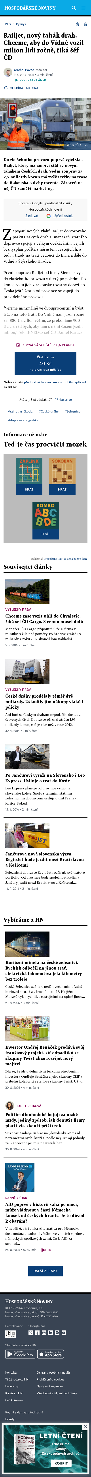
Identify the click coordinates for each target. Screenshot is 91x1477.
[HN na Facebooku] (37, 1332)
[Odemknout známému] (85, 24)
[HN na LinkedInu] (50, 1332)
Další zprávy (45, 1271)
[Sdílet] (77, 24)
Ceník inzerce (14, 1400)
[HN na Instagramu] (44, 1332)
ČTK (78, 145)
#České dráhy (49, 411)
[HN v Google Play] (20, 1354)
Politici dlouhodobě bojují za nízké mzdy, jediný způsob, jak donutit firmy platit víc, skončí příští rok (45, 1120)
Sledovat (31, 215)
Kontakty (11, 1372)
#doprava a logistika (23, 420)
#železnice (72, 411)
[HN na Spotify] (57, 1332)
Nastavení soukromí (50, 1386)
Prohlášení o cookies (50, 1379)
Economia (12, 1386)
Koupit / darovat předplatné (24, 1412)
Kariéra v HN (14, 1393)
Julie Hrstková (29, 1106)
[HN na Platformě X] (30, 1332)
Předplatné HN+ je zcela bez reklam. (65, 558)
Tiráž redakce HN (16, 1379)
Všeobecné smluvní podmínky (57, 1393)
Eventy (10, 1419)
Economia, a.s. (33, 1308)
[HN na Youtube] (64, 1332)
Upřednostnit (63, 215)
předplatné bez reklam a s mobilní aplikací (55, 382)
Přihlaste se (63, 399)
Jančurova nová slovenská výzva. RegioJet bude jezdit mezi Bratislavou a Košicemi (44, 859)
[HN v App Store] (50, 1354)
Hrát (29, 489)
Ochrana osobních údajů (53, 1372)
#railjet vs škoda (20, 411)
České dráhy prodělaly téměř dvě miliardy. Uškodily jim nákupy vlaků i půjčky (44, 701)
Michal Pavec (24, 70)
